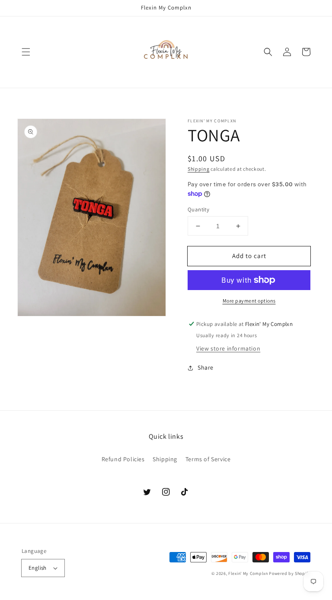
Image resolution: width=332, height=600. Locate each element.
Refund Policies (123, 459)
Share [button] (206, 367)
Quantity (198, 209)
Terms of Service (208, 459)
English (38, 567)
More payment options (249, 300)
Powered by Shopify (289, 573)
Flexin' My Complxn (248, 573)
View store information (228, 348)
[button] (25, 51)
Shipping (199, 169)
